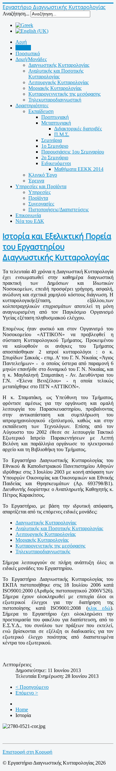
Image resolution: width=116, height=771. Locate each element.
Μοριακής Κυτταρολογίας (55, 88)
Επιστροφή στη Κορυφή (27, 752)
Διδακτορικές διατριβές (78, 128)
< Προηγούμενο (32, 687)
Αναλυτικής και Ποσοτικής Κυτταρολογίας (55, 73)
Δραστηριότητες (31, 105)
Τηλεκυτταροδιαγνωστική (54, 99)
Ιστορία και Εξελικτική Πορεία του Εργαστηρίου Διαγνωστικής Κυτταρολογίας (57, 246)
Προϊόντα (38, 198)
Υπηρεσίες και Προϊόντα (40, 186)
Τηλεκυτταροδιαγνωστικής (42, 551)
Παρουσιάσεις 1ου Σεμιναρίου (72, 151)
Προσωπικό (27, 53)
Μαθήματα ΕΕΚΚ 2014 (78, 169)
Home (21, 709)
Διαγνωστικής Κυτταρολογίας (58, 65)
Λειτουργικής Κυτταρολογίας (58, 82)
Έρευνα (36, 180)
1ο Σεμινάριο (54, 146)
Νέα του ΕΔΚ (29, 221)
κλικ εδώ (99, 608)
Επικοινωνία (28, 215)
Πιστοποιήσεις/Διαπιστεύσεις (58, 209)
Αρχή (21, 42)
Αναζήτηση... (16, 13)
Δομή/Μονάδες (31, 59)
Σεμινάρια (51, 140)
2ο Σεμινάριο (54, 157)
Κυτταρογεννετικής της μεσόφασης (64, 94)
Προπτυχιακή (55, 117)
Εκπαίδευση (40, 111)
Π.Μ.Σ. (61, 134)
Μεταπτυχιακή (56, 123)
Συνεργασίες (41, 203)
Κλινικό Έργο (42, 175)
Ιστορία (23, 47)
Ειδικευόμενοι (56, 163)
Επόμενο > (26, 693)
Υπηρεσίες (39, 192)
